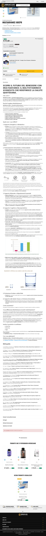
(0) (7, 24)
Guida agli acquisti (6, 522)
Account (4, 524)
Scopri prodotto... (12, 55)
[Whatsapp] (9, 79)
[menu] (44, 5)
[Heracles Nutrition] (23, 514)
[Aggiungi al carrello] (8, 459)
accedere (7, 430)
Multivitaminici (23, 437)
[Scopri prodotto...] (6, 55)
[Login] (37, 5)
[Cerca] (18, 5)
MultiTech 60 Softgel (9, 464)
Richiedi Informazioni (8, 423)
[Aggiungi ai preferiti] (40, 75)
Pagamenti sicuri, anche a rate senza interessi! (12, 528)
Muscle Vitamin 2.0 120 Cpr (23, 464)
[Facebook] (11, 79)
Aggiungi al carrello (30, 71)
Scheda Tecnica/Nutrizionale (9, 417)
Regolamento (40, 38)
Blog (37, 1)
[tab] (23, 82)
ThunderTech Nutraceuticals (7, 20)
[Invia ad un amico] (7, 79)
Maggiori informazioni (9, 75)
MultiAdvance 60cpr (23, 496)
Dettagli (5, 420)
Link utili (4, 519)
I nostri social (5, 526)
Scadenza (4, 35)
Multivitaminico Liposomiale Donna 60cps (36, 465)
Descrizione (5, 82)
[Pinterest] (13, 79)
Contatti (42, 1)
